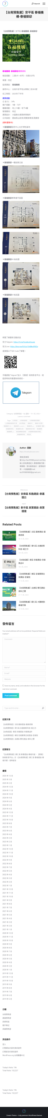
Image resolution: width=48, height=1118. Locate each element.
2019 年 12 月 (7, 973)
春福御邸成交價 (30, 429)
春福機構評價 (21, 434)
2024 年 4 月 (7, 809)
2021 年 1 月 (7, 929)
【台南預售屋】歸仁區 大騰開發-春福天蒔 (32, 603)
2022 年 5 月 (7, 871)
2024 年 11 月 (7, 790)
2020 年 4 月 (7, 962)
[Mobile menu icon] (44, 3)
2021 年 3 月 (7, 922)
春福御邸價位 (10, 429)
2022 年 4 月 (7, 875)
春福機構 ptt (10, 431)
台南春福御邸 (23, 420)
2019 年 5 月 (7, 999)
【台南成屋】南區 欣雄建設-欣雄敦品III (32, 561)
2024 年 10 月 (7, 794)
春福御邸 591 (8, 426)
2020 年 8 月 (7, 948)
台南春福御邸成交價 (11, 423)
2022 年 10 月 (7, 856)
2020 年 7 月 (7, 951)
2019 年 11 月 (7, 977)
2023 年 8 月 (7, 823)
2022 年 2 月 (7, 882)
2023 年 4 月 (7, 834)
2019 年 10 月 (7, 981)
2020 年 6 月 (7, 955)
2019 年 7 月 (7, 992)
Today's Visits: (8, 1067)
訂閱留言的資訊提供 (10, 1052)
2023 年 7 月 (7, 827)
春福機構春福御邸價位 (34, 431)
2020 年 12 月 (7, 933)
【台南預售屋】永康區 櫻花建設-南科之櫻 (32, 589)
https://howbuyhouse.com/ (29, 452)
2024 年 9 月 (7, 798)
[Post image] (9, 536)
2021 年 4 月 (7, 918)
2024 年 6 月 (7, 801)
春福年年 (30, 423)
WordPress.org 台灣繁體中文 (13, 1055)
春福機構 (39, 429)
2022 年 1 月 (7, 886)
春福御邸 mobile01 (19, 426)
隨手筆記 (5, 1025)
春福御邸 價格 (40, 426)
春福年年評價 (39, 423)
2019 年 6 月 (7, 995)
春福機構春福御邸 (21, 431)
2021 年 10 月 (7, 897)
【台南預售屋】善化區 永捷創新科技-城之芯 (31, 547)
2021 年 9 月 (7, 900)
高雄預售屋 (6, 1029)
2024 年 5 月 (7, 805)
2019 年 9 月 (7, 984)
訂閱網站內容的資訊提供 (11, 1048)
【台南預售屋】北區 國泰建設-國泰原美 (32, 533)
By (26, 414)
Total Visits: (7, 1071)
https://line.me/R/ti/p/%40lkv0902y (24, 346)
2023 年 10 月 (7, 820)
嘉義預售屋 (6, 1018)
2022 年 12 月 (7, 849)
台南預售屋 (18, 414)
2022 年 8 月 (7, 864)
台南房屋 (14, 420)
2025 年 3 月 (7, 779)
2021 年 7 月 (7, 907)
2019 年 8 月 (7, 988)
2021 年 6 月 (7, 911)
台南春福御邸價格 (35, 420)
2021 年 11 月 (7, 893)
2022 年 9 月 (7, 860)
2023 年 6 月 (7, 831)
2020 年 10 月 (7, 940)
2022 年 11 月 (7, 853)
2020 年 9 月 (7, 944)
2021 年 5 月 (7, 915)
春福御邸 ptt (30, 426)
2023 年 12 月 (7, 812)
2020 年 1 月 (7, 970)
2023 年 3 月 (7, 838)
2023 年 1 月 (7, 845)
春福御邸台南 (20, 429)
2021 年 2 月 (7, 926)
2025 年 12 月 (7, 776)
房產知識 (5, 1022)
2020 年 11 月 (7, 937)
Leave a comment (24, 416)
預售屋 (29, 434)
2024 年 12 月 (7, 787)
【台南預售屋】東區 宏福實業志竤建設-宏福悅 (31, 575)
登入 (4, 1044)
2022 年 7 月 (7, 867)
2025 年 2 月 (7, 783)
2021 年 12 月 (7, 889)
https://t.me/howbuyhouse (24, 342)
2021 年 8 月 (7, 904)
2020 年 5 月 (7, 959)
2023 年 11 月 (7, 816)
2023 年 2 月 (7, 842)
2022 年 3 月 (7, 878)
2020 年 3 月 (7, 966)
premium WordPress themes (32, 1115)
